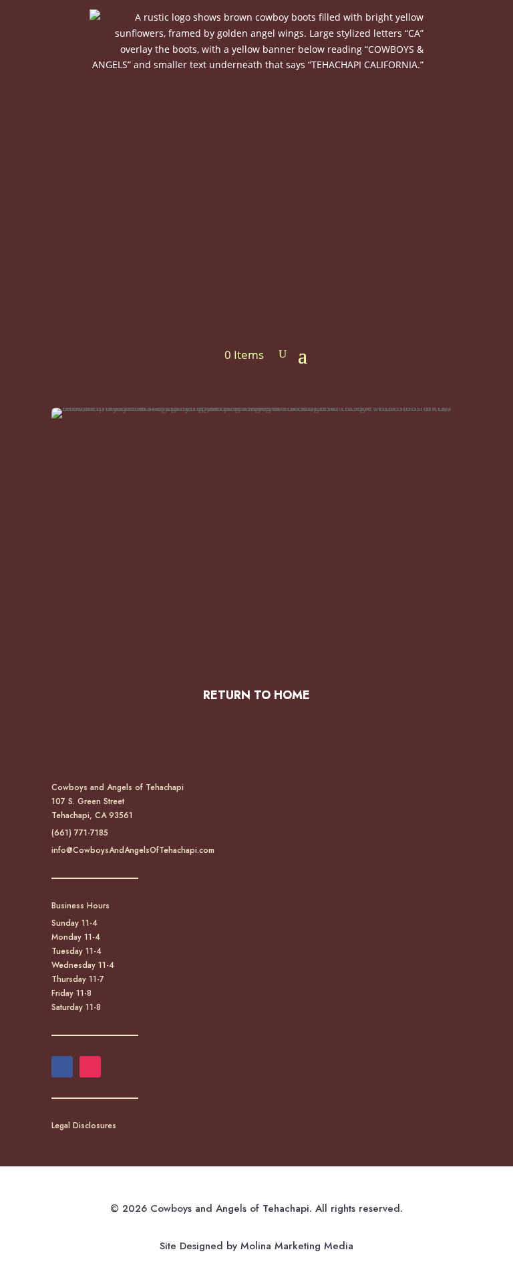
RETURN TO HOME (256, 695)
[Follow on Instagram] (90, 1066)
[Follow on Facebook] (62, 1066)
